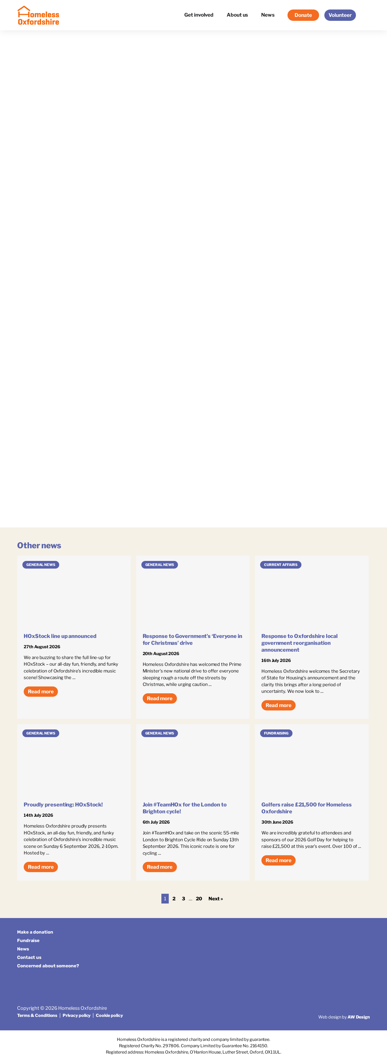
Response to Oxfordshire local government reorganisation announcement (299, 643)
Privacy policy (77, 1015)
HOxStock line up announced (60, 636)
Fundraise (28, 940)
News (23, 949)
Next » (216, 898)
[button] (365, 15)
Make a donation (35, 932)
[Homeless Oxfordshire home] (38, 15)
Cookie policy (109, 1015)
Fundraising (276, 733)
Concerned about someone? (48, 965)
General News (40, 565)
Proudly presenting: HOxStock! (63, 804)
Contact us (29, 957)
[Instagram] (352, 934)
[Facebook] (339, 934)
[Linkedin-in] (365, 934)
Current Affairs (280, 565)
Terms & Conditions (37, 1015)
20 (199, 898)
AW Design (359, 1017)
